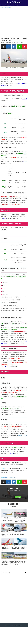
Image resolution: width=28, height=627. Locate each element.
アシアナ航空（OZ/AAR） (11, 477)
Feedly (18, 497)
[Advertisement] (14, 23)
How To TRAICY (14, 2)
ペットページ (9, 453)
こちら (23, 99)
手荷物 (3, 477)
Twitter (11, 497)
